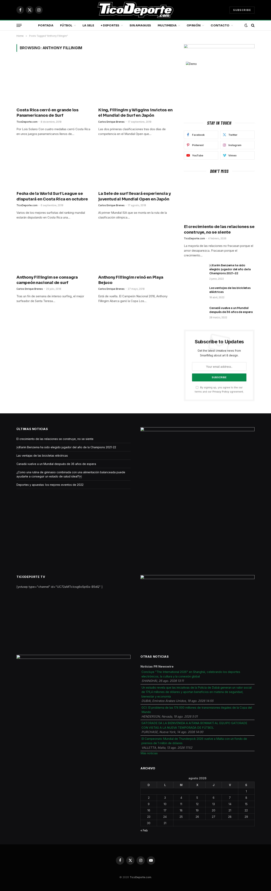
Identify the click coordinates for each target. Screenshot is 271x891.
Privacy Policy (220, 391)
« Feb (144, 830)
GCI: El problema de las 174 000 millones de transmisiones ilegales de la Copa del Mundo (196, 710)
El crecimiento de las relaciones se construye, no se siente (219, 229)
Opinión (194, 25)
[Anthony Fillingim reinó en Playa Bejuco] (135, 249)
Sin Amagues (140, 25)
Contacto (220, 25)
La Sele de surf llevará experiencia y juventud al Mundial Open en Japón (134, 196)
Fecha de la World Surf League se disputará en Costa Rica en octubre (52, 196)
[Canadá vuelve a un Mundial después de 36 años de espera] (195, 313)
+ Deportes (110, 25)
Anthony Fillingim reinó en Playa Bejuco (130, 280)
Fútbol (66, 25)
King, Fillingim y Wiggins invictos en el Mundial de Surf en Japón (135, 113)
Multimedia (167, 25)
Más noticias (149, 753)
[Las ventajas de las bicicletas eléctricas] (195, 293)
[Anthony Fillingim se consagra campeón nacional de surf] (53, 249)
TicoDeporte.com (26, 121)
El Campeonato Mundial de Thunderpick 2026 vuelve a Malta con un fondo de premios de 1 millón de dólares (194, 741)
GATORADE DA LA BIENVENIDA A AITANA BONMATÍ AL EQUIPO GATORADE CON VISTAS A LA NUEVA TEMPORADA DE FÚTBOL (194, 725)
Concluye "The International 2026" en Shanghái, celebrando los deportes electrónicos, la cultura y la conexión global (190, 674)
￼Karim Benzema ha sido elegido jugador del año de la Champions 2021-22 (230, 269)
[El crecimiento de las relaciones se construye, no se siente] (219, 200)
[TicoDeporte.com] (135, 10)
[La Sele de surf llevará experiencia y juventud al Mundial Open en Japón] (135, 165)
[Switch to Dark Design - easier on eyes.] (246, 25)
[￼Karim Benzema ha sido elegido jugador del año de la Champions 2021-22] (195, 270)
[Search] (252, 25)
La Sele (88, 25)
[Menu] (19, 25)
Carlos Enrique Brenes (111, 121)
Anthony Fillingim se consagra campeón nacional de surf (47, 280)
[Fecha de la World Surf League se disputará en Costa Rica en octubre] (53, 165)
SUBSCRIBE (242, 10)
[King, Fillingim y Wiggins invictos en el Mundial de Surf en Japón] (135, 82)
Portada (45, 25)
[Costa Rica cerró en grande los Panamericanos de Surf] (53, 82)
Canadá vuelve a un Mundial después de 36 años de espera (231, 310)
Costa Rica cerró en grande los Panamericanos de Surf (47, 113)
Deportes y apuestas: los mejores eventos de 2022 (50, 484)
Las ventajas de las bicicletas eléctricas (230, 290)
